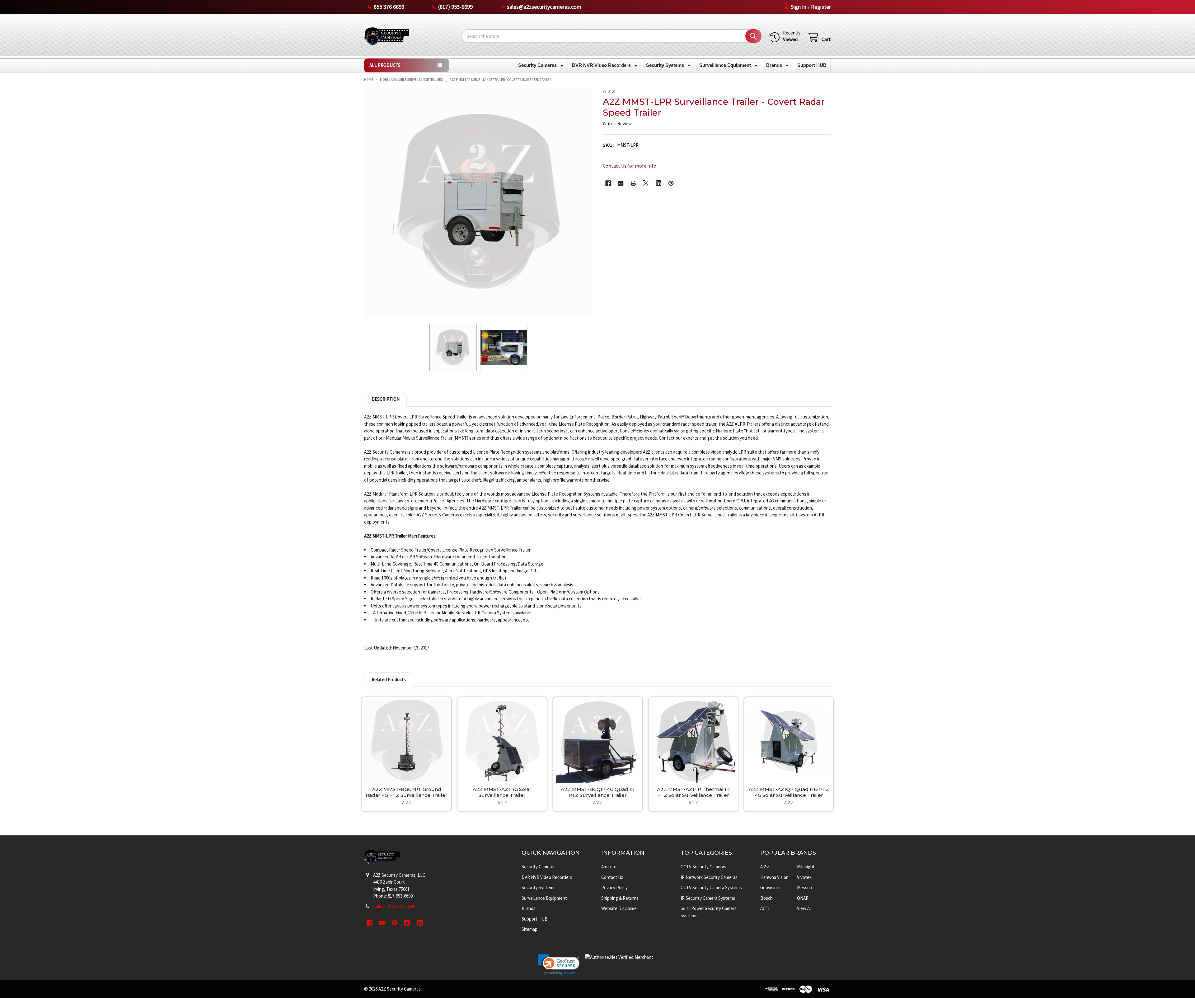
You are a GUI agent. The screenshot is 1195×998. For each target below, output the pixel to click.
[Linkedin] (658, 183)
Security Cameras (538, 65)
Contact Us (612, 877)
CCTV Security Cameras (703, 867)
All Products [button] (385, 65)
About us (610, 867)
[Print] (633, 183)
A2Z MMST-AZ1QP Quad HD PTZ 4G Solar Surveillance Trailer (789, 792)
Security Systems (665, 65)
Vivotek (804, 877)
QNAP (802, 898)
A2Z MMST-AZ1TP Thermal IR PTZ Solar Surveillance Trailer (693, 792)
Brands (774, 65)
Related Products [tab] (389, 679)
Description (386, 399)
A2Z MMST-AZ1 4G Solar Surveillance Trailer (502, 792)
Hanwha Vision (774, 877)
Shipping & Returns (620, 898)
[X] (645, 183)
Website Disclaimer (619, 908)
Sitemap (529, 929)
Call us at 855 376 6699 (394, 906)
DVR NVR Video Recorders (602, 65)
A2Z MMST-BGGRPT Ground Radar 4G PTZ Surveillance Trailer (407, 792)
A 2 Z (765, 867)
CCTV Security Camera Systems (711, 887)
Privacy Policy (614, 887)
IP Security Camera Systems (708, 898)
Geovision (769, 887)
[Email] (620, 183)
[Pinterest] (671, 183)
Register (821, 6)
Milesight (806, 867)
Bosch (766, 898)
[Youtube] (382, 922)
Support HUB (812, 65)
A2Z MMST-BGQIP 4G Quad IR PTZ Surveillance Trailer (598, 792)
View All (804, 908)
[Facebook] (608, 183)
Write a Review (617, 124)
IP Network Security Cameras (709, 877)
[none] (478, 203)
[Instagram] (407, 922)
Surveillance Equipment (725, 65)
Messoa (804, 887)
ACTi (764, 908)
